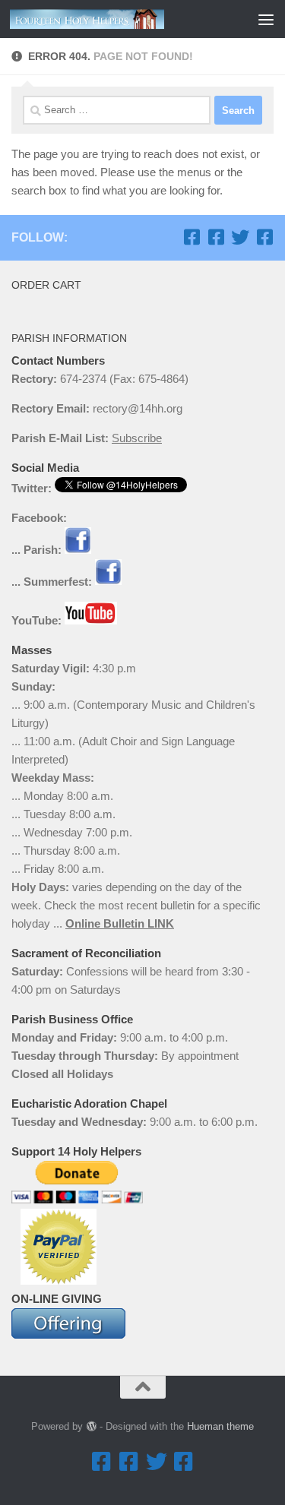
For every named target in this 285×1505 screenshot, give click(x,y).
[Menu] (266, 19)
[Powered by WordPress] (91, 1426)
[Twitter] (240, 237)
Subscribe (137, 438)
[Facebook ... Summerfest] (216, 237)
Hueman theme (220, 1426)
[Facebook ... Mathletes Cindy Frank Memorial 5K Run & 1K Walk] (264, 237)
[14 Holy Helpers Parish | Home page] (112, 19)
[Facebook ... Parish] (191, 237)
